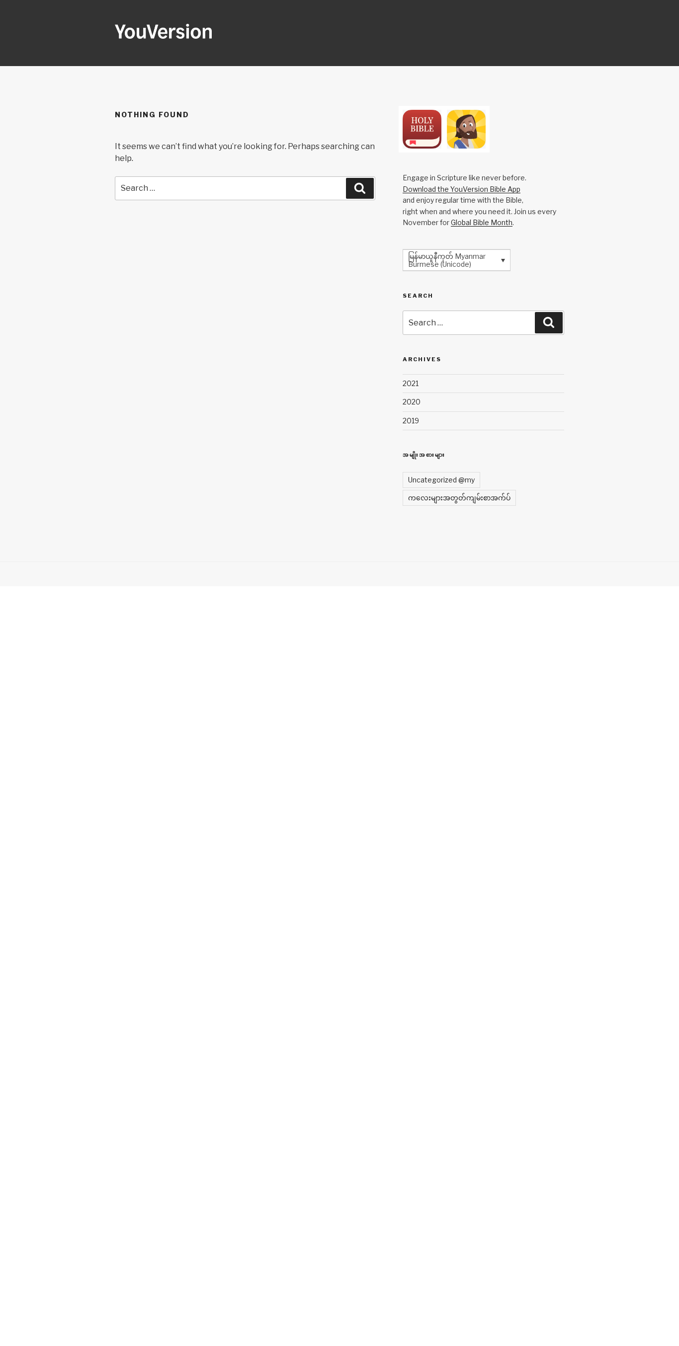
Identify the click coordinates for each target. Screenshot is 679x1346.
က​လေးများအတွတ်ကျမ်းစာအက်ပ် (459, 497)
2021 (411, 383)
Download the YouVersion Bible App (461, 189)
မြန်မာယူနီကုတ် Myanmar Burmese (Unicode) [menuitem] (447, 260)
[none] (456, 260)
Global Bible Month (481, 222)
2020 (412, 401)
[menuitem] (456, 260)
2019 (411, 420)
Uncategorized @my (441, 479)
